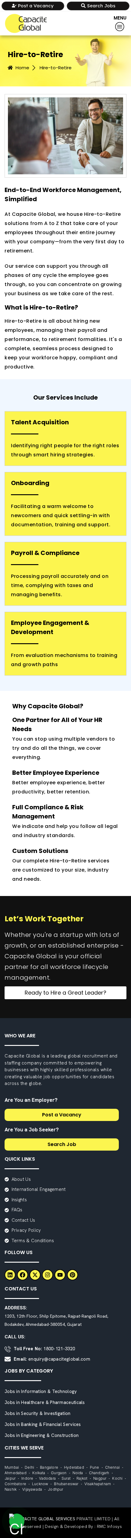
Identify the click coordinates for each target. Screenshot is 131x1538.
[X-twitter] (35, 1274)
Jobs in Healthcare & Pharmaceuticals (45, 1402)
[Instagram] (47, 1274)
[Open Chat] (16, 1521)
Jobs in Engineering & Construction (42, 1435)
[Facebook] (22, 1274)
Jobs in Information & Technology (41, 1391)
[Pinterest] (72, 1274)
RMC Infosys (109, 1526)
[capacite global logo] (26, 23)
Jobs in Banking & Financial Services (43, 1424)
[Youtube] (60, 1274)
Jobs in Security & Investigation (38, 1413)
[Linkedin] (10, 1274)
